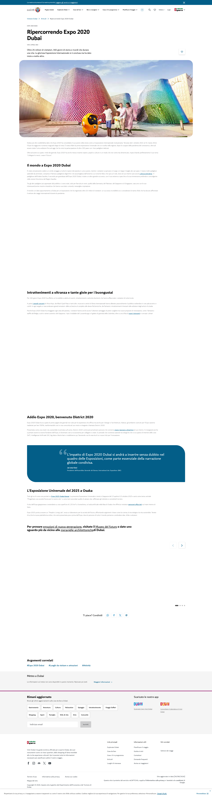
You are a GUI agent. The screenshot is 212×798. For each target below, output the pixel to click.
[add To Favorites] (182, 51)
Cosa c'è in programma (110, 9)
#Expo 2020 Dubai (35, 665)
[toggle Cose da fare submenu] (82, 9)
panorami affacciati (135, 504)
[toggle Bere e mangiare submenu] (98, 9)
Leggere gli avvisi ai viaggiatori (67, 2)
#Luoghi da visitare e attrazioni (63, 665)
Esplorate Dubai (62, 9)
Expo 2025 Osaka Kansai (60, 496)
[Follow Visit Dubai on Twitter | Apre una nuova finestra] (44, 763)
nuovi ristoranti (134, 313)
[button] (202, 793)
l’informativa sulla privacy (154, 780)
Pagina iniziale (49, 9)
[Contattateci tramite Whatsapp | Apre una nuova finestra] (107, 615)
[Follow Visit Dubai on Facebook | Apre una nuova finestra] (28, 763)
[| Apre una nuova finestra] (33, 763)
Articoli (43, 18)
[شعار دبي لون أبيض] (31, 743)
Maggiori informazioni (102, 682)
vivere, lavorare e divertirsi (124, 429)
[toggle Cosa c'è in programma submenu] (118, 9)
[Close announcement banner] (184, 2)
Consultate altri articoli (40, 643)
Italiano (161, 9)
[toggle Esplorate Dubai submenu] (69, 9)
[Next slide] (172, 206)
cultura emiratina (146, 173)
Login (169, 9)
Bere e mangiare (92, 9)
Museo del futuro (106, 526)
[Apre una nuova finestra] (114, 615)
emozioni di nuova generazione (62, 526)
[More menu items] (142, 10)
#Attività (86, 665)
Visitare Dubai (32, 18)
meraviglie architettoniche (77, 530)
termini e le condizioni (175, 780)
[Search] (149, 9)
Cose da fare (77, 9)
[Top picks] (155, 9)
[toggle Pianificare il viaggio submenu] (136, 9)
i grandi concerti (39, 303)
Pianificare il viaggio (129, 9)
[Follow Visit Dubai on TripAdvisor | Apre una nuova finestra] (39, 763)
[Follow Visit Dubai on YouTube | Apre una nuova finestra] (49, 763)
